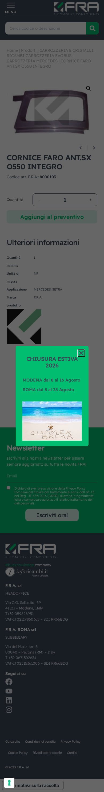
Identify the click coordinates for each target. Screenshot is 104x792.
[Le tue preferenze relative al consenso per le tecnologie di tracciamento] (9, 783)
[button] (81, 353)
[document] (52, 396)
